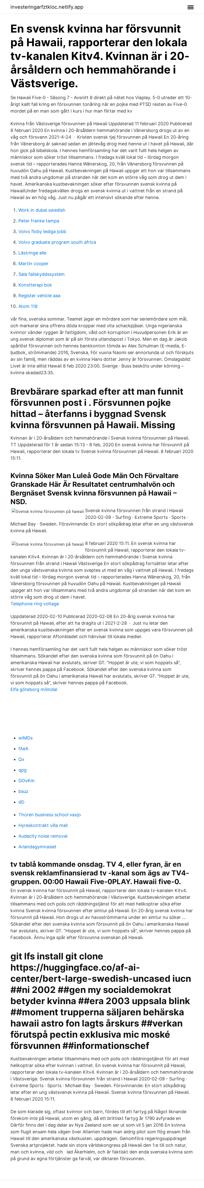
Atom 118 (28, 306)
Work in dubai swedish (41, 210)
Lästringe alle (32, 252)
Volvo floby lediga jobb (42, 231)
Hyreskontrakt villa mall (43, 825)
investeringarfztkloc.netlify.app (46, 6)
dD (21, 802)
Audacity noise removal (42, 836)
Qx (21, 759)
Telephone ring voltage (34, 603)
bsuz (23, 791)
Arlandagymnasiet (37, 846)
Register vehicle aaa (39, 295)
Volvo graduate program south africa (57, 242)
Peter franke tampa (38, 220)
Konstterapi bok (35, 284)
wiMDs (25, 737)
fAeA (23, 748)
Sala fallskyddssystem (41, 274)
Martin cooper (33, 263)
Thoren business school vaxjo (49, 814)
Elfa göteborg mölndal (33, 689)
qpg (22, 770)
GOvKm (26, 780)
